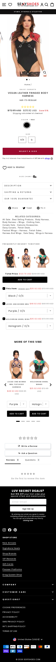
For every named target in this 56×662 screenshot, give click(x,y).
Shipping (17, 113)
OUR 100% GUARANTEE (18, 198)
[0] (10, 4)
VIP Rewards (9, 558)
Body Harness (42, 219)
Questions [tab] (30, 460)
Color (27, 120)
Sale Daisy (28, 233)
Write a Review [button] (29, 446)
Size (28, 134)
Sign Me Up (28, 508)
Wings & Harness (44, 233)
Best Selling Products (22, 219)
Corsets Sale (9, 224)
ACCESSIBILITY (10, 616)
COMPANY (9, 584)
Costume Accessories (27, 224)
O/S (22, 139)
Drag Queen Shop (12, 574)
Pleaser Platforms (12, 569)
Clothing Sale (33, 222)
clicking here (28, 520)
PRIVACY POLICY (11, 612)
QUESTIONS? (12, 599)
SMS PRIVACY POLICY (13, 621)
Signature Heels (11, 548)
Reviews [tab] (10, 460)
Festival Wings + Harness (15, 230)
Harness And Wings (12, 233)
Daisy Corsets (9, 227)
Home (27, 84)
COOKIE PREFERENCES (14, 607)
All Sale (6, 219)
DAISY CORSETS (28, 89)
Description (13, 185)
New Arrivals (9, 542)
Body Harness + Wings (13, 222)
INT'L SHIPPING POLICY (14, 626)
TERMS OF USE (10, 631)
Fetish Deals (24, 227)
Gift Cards (8, 564)
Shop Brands (9, 553)
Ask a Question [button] (29, 453)
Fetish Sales (35, 230)
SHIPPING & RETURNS (18, 192)
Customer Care (14, 592)
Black (26, 125)
